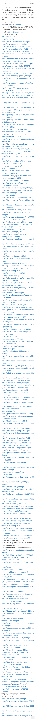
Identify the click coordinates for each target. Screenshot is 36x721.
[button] (32, 717)
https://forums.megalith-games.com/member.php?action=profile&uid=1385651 (13, 165)
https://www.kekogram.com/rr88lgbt (16, 428)
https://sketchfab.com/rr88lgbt (14, 273)
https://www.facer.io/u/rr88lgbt (14, 504)
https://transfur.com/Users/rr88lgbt (15, 180)
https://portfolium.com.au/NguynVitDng (17, 414)
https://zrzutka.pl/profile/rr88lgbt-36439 (18, 716)
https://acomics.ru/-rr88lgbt (13, 608)
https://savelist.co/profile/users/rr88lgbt (17, 506)
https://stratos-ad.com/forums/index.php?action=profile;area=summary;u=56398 (17, 569)
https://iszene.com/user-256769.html (16, 518)
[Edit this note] (33, 3)
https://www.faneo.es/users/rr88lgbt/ (16, 198)
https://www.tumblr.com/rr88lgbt (15, 44)
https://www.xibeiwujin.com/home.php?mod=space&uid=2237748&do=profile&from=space (18, 530)
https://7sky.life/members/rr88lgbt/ (15, 383)
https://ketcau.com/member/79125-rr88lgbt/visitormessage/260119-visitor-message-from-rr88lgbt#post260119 (17, 442)
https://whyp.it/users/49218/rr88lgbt (16, 638)
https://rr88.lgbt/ (15, 25)
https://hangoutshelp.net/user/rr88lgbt (17, 190)
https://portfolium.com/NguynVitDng (16, 390)
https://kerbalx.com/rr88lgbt (13, 591)
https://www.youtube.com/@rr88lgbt (16, 51)
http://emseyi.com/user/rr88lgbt (14, 263)
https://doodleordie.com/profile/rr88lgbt (18, 244)
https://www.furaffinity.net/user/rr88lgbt (17, 438)
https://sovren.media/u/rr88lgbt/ (14, 699)
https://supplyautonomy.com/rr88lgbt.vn (18, 672)
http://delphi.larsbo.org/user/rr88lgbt (16, 448)
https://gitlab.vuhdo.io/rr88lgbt (14, 229)
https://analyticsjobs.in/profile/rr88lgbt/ (17, 402)
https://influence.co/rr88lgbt (13, 293)
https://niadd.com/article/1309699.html (17, 555)
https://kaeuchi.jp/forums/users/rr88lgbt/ (18, 611)
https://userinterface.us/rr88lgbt (14, 256)
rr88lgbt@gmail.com (15, 32)
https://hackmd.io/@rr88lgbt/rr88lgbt (16, 366)
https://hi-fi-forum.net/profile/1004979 (17, 149)
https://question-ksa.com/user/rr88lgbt (17, 210)
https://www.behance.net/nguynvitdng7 (17, 307)
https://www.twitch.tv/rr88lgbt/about (16, 46)
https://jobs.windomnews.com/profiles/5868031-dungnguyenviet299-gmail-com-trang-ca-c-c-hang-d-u (18, 268)
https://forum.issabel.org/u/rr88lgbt (16, 431)
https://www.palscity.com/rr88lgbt (15, 378)
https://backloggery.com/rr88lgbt (15, 421)
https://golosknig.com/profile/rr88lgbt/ (17, 222)
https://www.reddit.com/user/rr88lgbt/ (17, 49)
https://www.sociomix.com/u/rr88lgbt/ (17, 73)
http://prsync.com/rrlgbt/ (11, 276)
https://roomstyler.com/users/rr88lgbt (17, 329)
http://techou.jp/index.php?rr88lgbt (15, 584)
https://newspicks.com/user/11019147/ (17, 380)
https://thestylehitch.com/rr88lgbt (15, 650)
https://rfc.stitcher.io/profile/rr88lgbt (16, 161)
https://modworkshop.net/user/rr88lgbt (17, 406)
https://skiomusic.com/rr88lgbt (14, 305)
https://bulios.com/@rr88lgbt (13, 487)
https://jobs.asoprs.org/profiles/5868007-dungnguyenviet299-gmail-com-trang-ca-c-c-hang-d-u (18, 109)
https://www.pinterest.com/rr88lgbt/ (16, 42)
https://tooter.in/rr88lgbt (11, 647)
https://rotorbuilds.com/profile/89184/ (17, 521)
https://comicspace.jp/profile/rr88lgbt (17, 76)
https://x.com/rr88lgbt (10, 39)
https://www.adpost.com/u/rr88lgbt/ (16, 450)
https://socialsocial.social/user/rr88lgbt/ (17, 188)
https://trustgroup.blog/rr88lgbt (14, 645)
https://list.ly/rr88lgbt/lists (12, 232)
